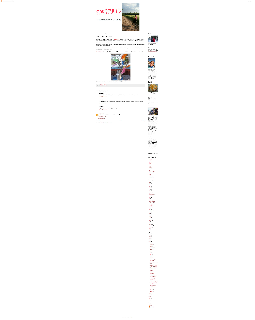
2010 (150, 296)
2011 (150, 294)
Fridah (150, 166)
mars (151, 257)
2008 (150, 299)
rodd (149, 213)
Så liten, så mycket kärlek (154, 262)
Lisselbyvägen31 (151, 202)
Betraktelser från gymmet (154, 281)
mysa (149, 209)
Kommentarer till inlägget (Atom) (106, 122)
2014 (150, 239)
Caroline (150, 160)
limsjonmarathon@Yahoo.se (152, 51)
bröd (149, 182)
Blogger (131, 316)
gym (149, 189)
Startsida (120, 120)
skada (150, 217)
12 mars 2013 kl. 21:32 (102, 96)
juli (150, 251)
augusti (151, 249)
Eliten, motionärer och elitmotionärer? (153, 268)
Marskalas (151, 270)
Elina (149, 164)
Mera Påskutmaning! (153, 274)
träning (150, 222)
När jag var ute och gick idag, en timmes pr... (153, 266)
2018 (150, 235)
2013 (150, 241)
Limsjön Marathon (102, 85)
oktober (151, 246)
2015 (150, 238)
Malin (150, 174)
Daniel (150, 163)
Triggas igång (152, 271)
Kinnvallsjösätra (151, 194)
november (151, 244)
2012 (150, 293)
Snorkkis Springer (152, 175)
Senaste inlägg (98, 120)
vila (149, 228)
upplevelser (150, 225)
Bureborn (150, 159)
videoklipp (150, 227)
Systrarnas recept (151, 177)
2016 (150, 236)
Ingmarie (150, 167)
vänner (150, 229)
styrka (150, 220)
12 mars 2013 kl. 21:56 (102, 102)
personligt (150, 210)
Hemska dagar (152, 287)
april (150, 255)
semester (150, 214)
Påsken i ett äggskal (153, 259)
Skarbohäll (150, 218)
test (149, 221)
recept (150, 212)
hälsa (149, 193)
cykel (149, 183)
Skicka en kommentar (101, 118)
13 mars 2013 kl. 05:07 (102, 109)
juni (150, 252)
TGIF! (151, 263)
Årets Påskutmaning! (153, 276)
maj (150, 254)
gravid (150, 187)
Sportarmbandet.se (99, 51)
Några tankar (152, 273)
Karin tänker (151, 168)
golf (149, 186)
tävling (150, 224)
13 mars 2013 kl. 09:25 (102, 116)
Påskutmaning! (116, 39)
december (151, 243)
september (151, 247)
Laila (149, 170)
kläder (150, 195)
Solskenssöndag (152, 278)
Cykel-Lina (150, 162)
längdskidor (150, 205)
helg (149, 190)
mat (149, 208)
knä (149, 198)
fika (149, 185)
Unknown (101, 113)
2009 (150, 298)
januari (151, 291)
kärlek (150, 199)
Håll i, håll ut (152, 260)
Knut (149, 197)
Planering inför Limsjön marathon (153, 283)
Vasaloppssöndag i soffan (153, 286)
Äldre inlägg (143, 120)
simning (150, 216)
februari (151, 289)
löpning (106, 85)
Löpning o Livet (151, 172)
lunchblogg (150, 204)
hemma (150, 191)
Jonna (151, 305)
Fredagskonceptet (152, 279)
